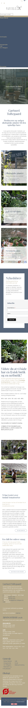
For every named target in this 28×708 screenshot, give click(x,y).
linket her (18, 613)
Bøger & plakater (4, 33)
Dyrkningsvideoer (4, 41)
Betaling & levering (19, 665)
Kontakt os (2, 49)
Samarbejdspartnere (5, 58)
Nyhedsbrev (3, 52)
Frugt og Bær (3, 24)
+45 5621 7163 (11, 596)
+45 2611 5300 (11, 598)
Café (1, 46)
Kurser (16, 663)
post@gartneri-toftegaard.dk (16, 600)
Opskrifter (2, 60)
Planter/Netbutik (4, 18)
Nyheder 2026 (3, 29)
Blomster (2, 21)
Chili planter (3, 22)
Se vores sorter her (21, 530)
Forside (2, 16)
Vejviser (2, 51)
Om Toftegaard (4, 47)
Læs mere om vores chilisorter (17, 571)
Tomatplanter (3, 27)
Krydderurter (3, 25)
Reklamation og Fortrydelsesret (7, 667)
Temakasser (3, 30)
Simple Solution (20, 701)
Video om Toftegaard (5, 61)
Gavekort (2, 32)
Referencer (3, 57)
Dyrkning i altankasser (5, 38)
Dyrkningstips (3, 36)
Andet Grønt (3, 19)
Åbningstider (3, 66)
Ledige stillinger (4, 55)
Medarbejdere (3, 54)
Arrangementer (4, 44)
